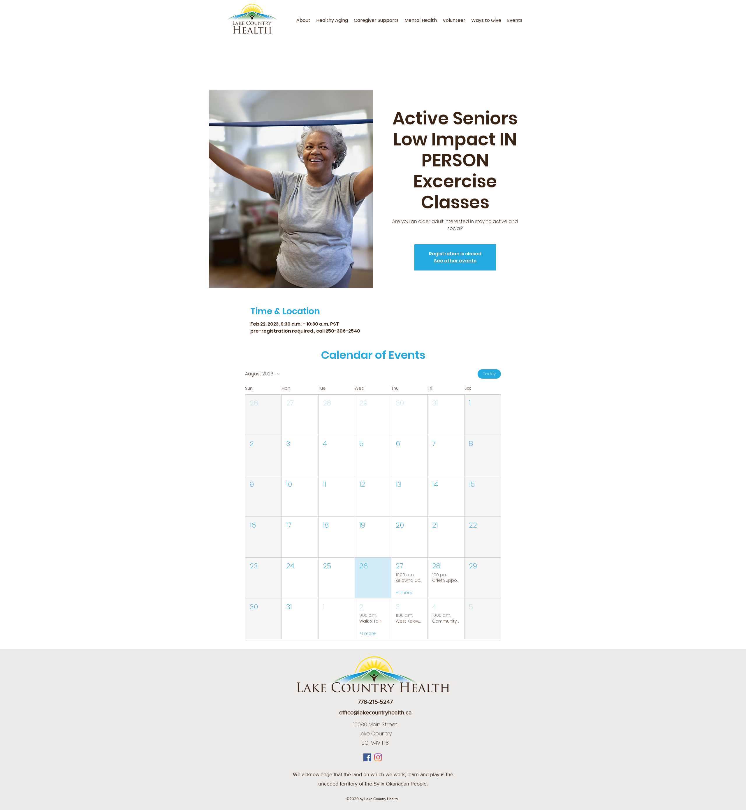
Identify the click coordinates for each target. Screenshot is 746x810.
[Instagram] (378, 757)
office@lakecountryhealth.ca (375, 712)
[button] (263, 414)
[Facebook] (367, 757)
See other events (455, 260)
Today (489, 374)
